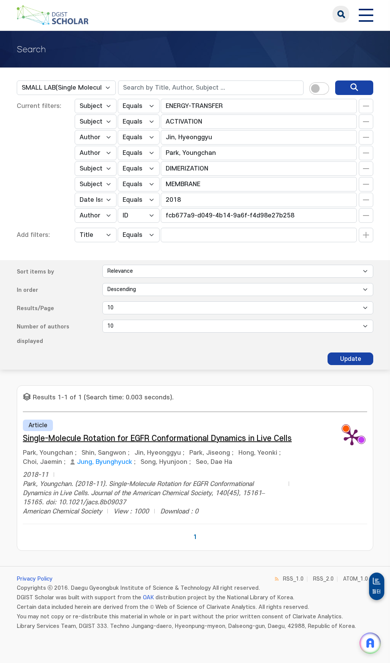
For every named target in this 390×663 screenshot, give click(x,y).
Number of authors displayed (43, 333)
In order (27, 290)
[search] (354, 87)
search (340, 14)
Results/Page (35, 308)
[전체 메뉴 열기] (366, 14)
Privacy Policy (35, 579)
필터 (376, 591)
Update (350, 359)
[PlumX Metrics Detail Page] (352, 437)
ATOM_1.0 (355, 579)
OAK (148, 597)
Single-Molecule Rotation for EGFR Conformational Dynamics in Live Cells (157, 438)
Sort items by (35, 272)
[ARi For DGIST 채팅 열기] (370, 643)
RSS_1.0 (293, 579)
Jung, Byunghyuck (104, 462)
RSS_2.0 (323, 579)
